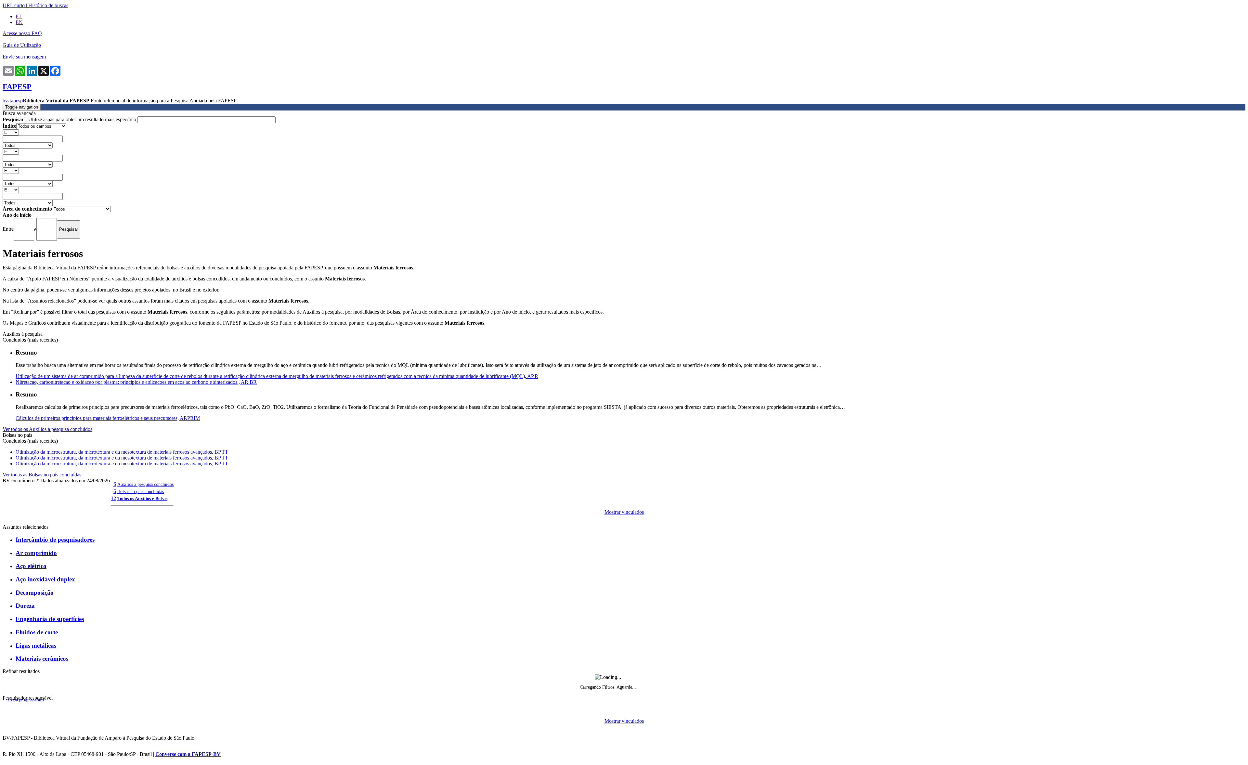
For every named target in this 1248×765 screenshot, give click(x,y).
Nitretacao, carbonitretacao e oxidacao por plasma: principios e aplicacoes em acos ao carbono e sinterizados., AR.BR (136, 382)
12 (113, 498)
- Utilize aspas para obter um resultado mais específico (70, 119)
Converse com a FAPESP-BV (188, 754)
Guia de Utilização (22, 45)
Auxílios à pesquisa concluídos (145, 484)
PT (19, 16)
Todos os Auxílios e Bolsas (142, 498)
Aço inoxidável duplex (45, 579)
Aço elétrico (31, 566)
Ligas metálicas (36, 645)
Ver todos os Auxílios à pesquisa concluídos (47, 429)
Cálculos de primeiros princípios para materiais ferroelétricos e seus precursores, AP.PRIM (108, 418)
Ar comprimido (36, 553)
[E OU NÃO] (11, 132)
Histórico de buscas (48, 5)
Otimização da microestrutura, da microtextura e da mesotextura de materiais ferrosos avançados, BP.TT (122, 452)
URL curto (14, 5)
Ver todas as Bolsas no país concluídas (42, 474)
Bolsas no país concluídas (140, 491)
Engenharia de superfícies (50, 619)
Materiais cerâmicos (42, 658)
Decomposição (35, 592)
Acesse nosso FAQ (22, 33)
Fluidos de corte (37, 632)
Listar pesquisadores (26, 700)
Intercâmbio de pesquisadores (55, 539)
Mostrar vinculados (624, 512)
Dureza (25, 605)
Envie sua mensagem (24, 56)
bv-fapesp (13, 100)
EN (19, 22)
